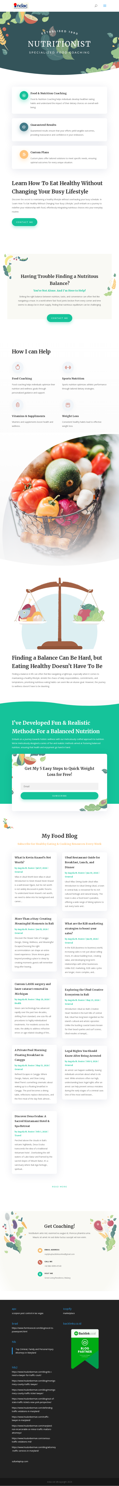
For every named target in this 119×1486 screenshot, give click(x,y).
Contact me (24, 222)
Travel (18, 1135)
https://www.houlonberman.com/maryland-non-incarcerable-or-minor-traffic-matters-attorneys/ (32, 1429)
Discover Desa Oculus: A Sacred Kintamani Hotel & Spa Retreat (32, 1121)
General (19, 872)
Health (18, 1003)
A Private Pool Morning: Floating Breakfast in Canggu (31, 1055)
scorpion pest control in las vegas (27, 1313)
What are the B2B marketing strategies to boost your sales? (84, 928)
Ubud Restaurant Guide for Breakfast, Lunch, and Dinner (82, 862)
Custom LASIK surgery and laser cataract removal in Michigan (33, 988)
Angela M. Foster (26, 868)
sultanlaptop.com (20, 1461)
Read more (59, 1186)
